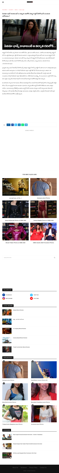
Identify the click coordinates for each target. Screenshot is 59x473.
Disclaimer (24, 467)
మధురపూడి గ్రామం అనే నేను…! (15, 198)
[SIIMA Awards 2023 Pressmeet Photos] (43, 231)
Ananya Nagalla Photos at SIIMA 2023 (43, 220)
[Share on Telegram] (26, 125)
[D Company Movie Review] (7, 331)
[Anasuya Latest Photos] (43, 187)
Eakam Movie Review (18, 310)
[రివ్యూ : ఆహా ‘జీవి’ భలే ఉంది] (7, 322)
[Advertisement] (29, 109)
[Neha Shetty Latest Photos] (15, 391)
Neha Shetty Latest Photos (9, 402)
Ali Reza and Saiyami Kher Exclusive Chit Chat (24, 453)
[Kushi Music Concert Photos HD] (44, 369)
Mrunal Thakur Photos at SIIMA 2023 (15, 243)
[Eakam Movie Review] (7, 312)
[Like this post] (9, 125)
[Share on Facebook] (12, 125)
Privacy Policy (33, 467)
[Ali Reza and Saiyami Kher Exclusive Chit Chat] (7, 455)
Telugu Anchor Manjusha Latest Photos (12, 424)
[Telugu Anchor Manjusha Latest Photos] (15, 413)
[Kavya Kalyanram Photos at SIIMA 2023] (15, 209)
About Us (15, 467)
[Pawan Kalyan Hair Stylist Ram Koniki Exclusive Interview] (7, 446)
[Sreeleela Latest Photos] (44, 413)
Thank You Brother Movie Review (21, 347)
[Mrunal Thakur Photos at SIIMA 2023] (15, 231)
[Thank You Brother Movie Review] (7, 349)
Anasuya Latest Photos (43, 198)
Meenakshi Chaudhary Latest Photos (40, 402)
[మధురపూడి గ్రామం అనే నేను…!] (15, 187)
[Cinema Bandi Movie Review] (7, 340)
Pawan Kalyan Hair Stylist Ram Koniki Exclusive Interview (27, 443)
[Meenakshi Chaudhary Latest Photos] (44, 391)
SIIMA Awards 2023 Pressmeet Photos (43, 243)
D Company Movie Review (19, 328)
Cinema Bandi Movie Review (20, 337)
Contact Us (43, 467)
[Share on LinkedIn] (19, 125)
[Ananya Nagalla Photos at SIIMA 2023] (43, 209)
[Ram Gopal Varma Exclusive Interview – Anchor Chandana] (7, 437)
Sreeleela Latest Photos (37, 424)
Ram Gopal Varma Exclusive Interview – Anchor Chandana (27, 434)
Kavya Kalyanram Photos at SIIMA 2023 (15, 220)
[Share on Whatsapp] (22, 125)
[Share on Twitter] (15, 125)
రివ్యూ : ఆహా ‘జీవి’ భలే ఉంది (18, 319)
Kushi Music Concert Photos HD (39, 380)
